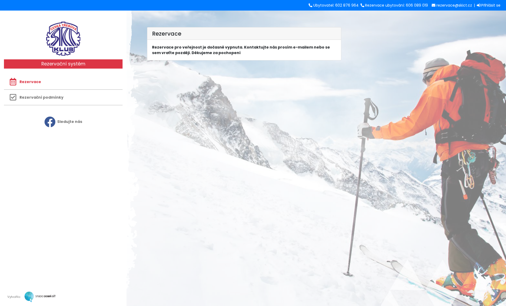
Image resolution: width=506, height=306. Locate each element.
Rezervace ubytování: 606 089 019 (396, 5)
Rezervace (30, 81)
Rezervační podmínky (42, 97)
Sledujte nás (69, 121)
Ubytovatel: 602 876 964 (336, 5)
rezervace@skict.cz (454, 5)
